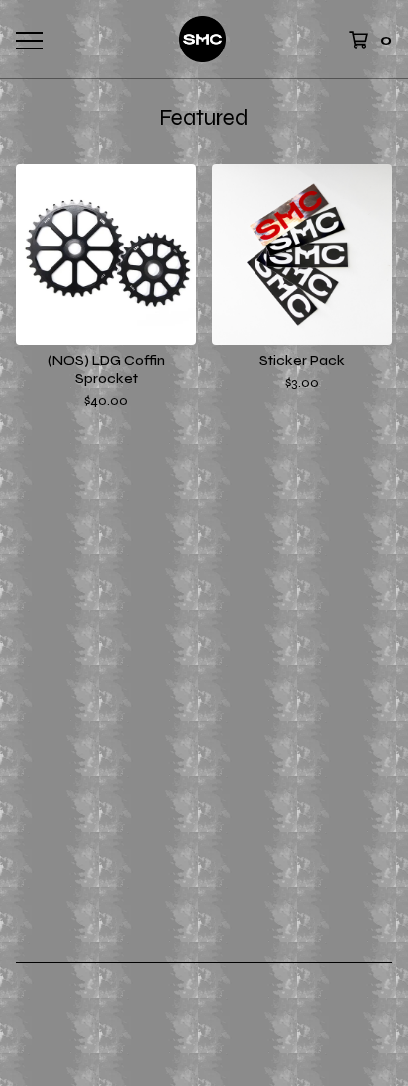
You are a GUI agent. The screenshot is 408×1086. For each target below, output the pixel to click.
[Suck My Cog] (203, 39)
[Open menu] (29, 39)
